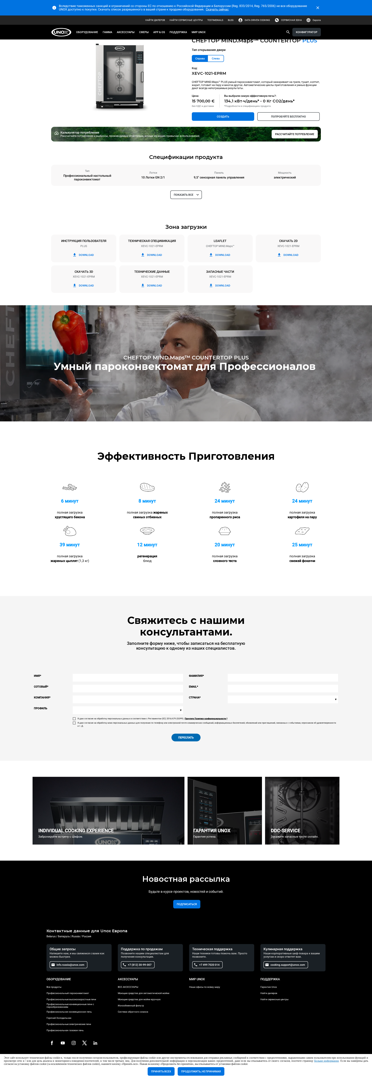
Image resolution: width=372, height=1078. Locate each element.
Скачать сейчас (217, 9)
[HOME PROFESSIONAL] (62, 32)
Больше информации (326, 1060)
